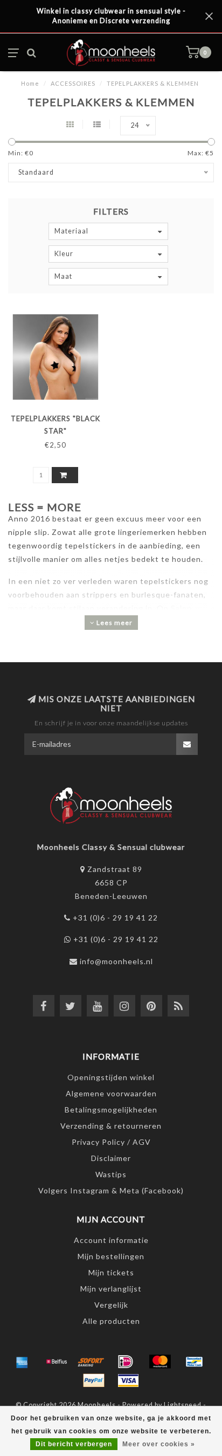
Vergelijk (111, 1304)
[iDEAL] (125, 1362)
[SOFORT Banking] (91, 1362)
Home (30, 83)
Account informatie (111, 1240)
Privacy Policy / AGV (111, 1141)
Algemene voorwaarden (111, 1093)
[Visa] (128, 1380)
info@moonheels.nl (116, 961)
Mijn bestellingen (111, 1256)
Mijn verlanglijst (111, 1288)
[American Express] (22, 1362)
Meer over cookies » (158, 1444)
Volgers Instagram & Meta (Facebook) (111, 1190)
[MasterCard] (160, 1362)
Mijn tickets (111, 1272)
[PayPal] (93, 1380)
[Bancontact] (194, 1362)
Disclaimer (111, 1158)
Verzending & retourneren (111, 1125)
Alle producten (111, 1320)
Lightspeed (183, 1405)
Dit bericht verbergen (74, 1444)
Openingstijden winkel (111, 1077)
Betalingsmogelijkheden (111, 1109)
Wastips (111, 1174)
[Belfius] (56, 1362)
